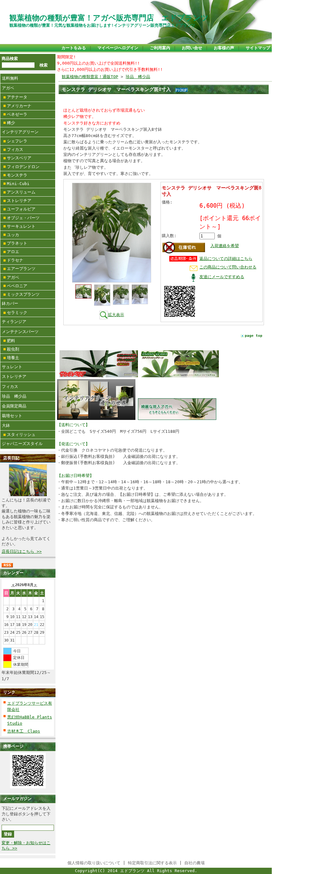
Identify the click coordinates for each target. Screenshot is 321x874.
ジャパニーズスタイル (22, 443)
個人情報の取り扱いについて (93, 863)
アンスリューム (21, 192)
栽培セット (12, 415)
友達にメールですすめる (221, 276)
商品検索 (10, 58)
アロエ (13, 251)
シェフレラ (17, 141)
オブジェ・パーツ (23, 217)
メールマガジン (17, 798)
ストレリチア (19, 200)
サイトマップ (258, 47)
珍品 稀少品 (14, 396)
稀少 (11, 122)
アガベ (8, 88)
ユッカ (13, 234)
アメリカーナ (19, 105)
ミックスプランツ (23, 294)
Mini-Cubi (18, 183)
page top (253, 336)
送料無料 (10, 78)
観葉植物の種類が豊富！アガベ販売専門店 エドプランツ (108, 17)
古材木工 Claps (23, 731)
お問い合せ (192, 47)
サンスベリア (19, 158)
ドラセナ (15, 260)
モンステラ (17, 175)
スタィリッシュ (21, 434)
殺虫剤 (13, 349)
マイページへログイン (117, 47)
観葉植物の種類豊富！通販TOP (90, 76)
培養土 (13, 357)
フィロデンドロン (23, 166)
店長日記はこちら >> (22, 551)
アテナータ (17, 97)
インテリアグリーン (20, 132)
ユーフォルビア (21, 209)
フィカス (15, 149)
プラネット (17, 243)
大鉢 (6, 425)
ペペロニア (17, 285)
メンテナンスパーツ (20, 331)
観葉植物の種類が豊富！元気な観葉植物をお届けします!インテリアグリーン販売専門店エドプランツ (102, 25)
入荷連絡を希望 (224, 245)
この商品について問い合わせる (227, 267)
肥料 (11, 340)
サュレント (12, 366)
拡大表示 (116, 314)
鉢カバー (10, 303)
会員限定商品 (14, 406)
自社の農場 (194, 863)
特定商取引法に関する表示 (152, 863)
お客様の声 (224, 47)
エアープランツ (21, 268)
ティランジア (14, 321)
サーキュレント (21, 226)
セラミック (17, 312)
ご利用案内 (160, 47)
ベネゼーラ (17, 114)
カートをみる (73, 47)
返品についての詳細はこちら (225, 258)
